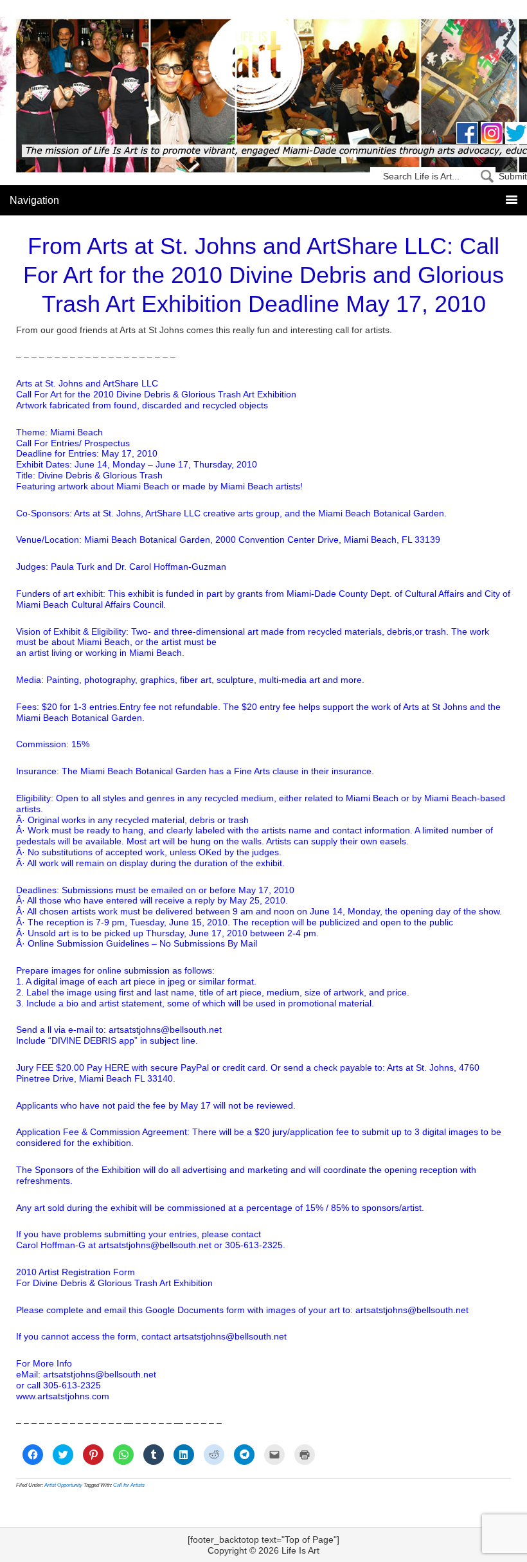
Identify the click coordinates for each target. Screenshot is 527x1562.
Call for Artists (129, 1485)
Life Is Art (264, 66)
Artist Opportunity (63, 1485)
